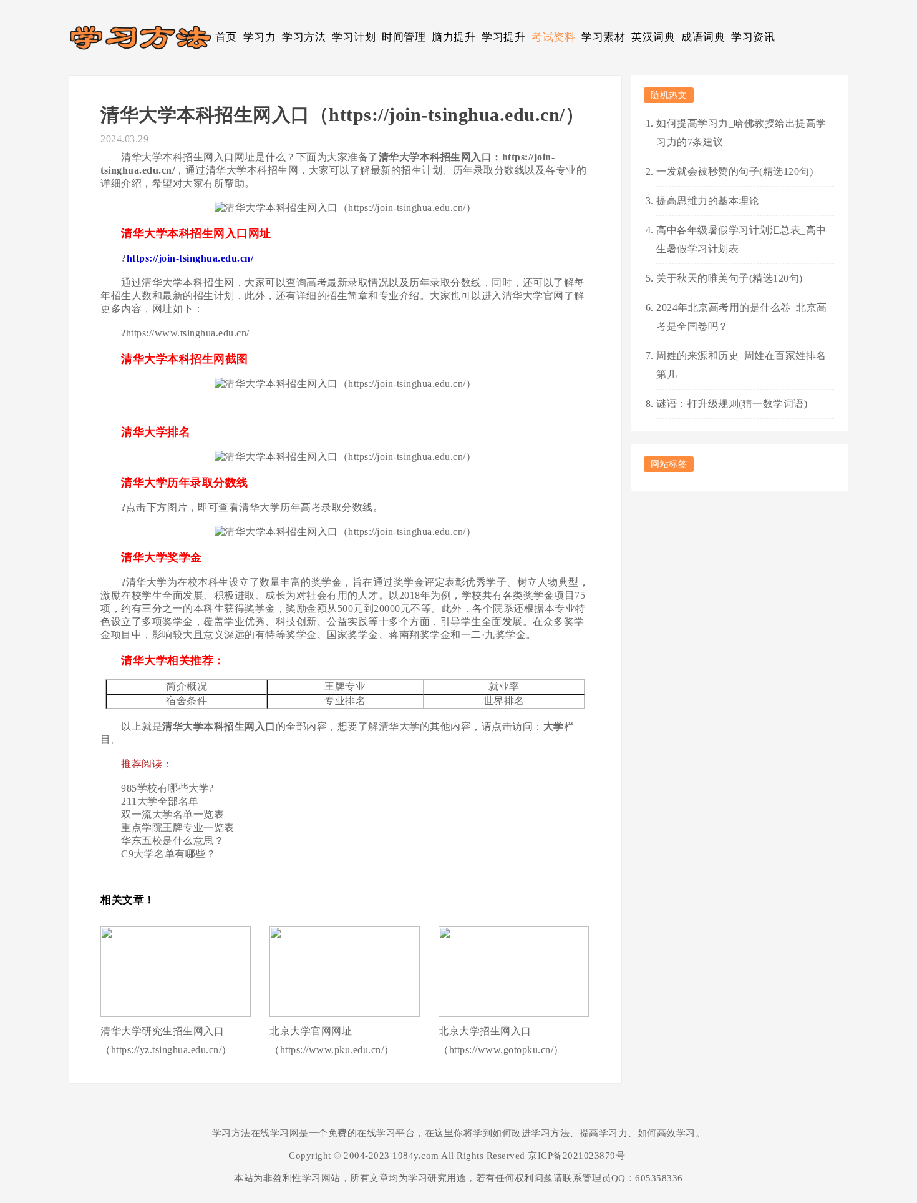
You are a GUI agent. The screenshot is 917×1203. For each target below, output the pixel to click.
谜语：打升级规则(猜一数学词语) (731, 403)
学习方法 (304, 37)
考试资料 (553, 37)
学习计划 (354, 37)
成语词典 (703, 37)
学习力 (259, 37)
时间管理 (403, 37)
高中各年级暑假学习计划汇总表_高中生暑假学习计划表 (741, 239)
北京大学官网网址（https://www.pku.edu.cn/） (331, 1040)
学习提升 (503, 37)
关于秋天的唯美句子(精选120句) (729, 278)
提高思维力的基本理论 (707, 200)
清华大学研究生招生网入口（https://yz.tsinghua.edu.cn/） (166, 1040)
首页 (226, 37)
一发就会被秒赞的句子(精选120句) (734, 171)
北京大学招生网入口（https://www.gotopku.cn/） (501, 1040)
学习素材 (603, 37)
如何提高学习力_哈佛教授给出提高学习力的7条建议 (741, 132)
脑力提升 (453, 37)
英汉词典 (653, 37)
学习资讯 (753, 37)
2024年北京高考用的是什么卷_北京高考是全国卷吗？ (741, 316)
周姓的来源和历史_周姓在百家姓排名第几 (741, 365)
